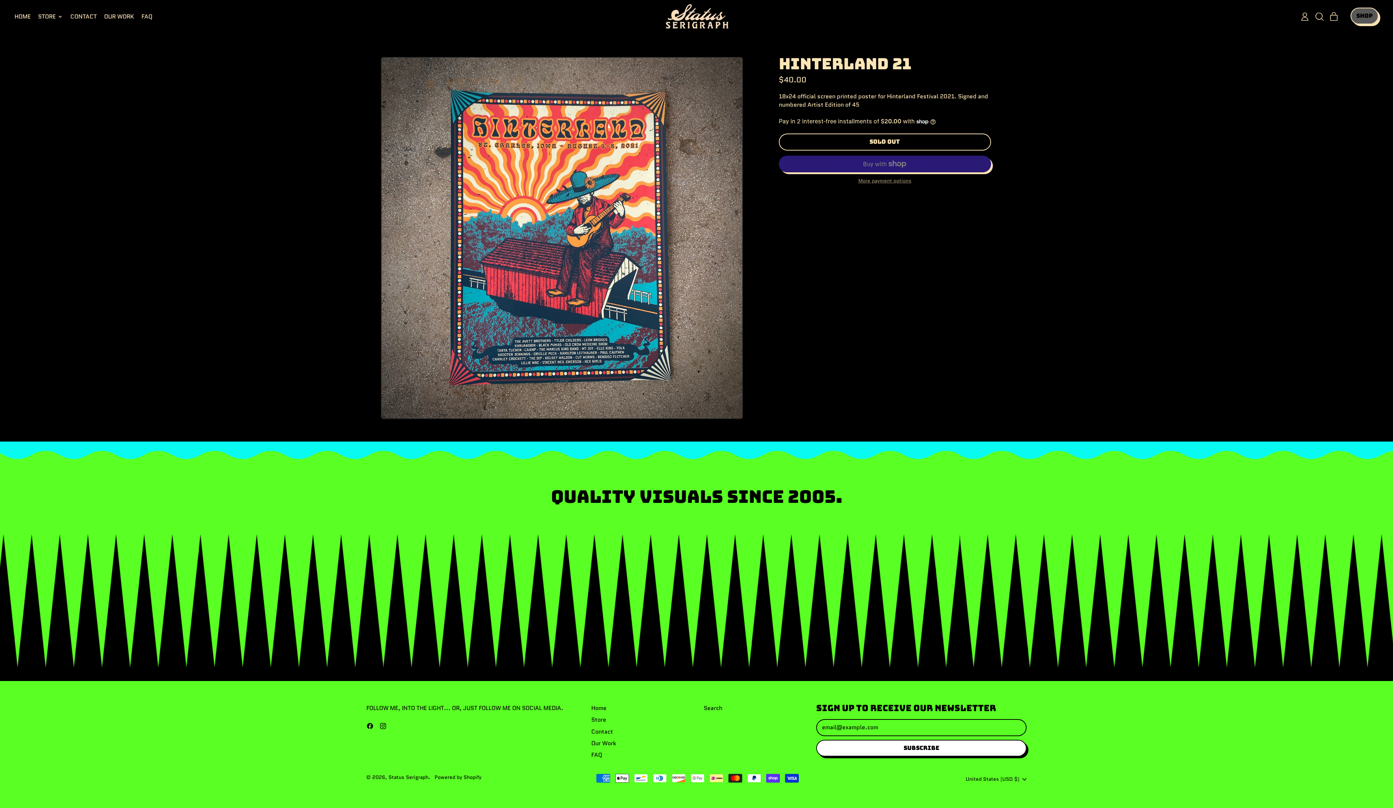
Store (598, 719)
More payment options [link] (885, 180)
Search (713, 708)
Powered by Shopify (458, 777)
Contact (83, 16)
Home (23, 16)
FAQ (146, 16)
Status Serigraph (408, 777)
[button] (1319, 17)
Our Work (119, 16)
